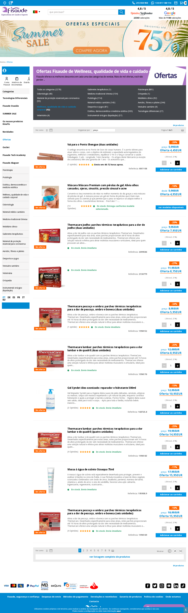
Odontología (16, 204)
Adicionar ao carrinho (171, 169)
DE (9, 297)
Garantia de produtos (131, 597)
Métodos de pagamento (75, 597)
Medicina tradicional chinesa (16, 219)
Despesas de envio (51, 597)
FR (18, 297)
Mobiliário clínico (16, 226)
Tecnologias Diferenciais (16, 98)
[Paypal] (33, 585)
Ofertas (10, 62)
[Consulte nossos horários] (11, 3)
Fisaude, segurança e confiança (23, 597)
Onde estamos (173, 597)
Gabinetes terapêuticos (16, 234)
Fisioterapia (16, 170)
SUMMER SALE (16, 113)
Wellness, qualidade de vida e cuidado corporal (16, 196)
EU (4, 299)
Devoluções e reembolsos (104, 597)
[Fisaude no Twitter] (154, 585)
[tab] (7, 81)
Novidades (16, 131)
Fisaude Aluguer (16, 163)
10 (169, 551)
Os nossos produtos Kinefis (16, 122)
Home (2, 62)
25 (175, 551)
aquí (119, 611)
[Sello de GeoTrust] (70, 585)
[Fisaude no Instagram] (162, 585)
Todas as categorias (49, 89)
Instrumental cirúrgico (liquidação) (16, 289)
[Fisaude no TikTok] (183, 585)
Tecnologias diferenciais (150, 111)
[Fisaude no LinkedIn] (176, 585)
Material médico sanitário (16, 212)
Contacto (94, 601)
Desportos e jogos (16, 258)
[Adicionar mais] (177, 163)
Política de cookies (153, 597)
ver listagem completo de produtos (109, 556)
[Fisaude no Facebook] (147, 585)
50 (180, 551)
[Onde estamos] (5, 3)
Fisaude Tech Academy (16, 155)
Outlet (16, 147)
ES (14, 297)
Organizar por (84, 130)
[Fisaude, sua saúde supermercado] (15, 11)
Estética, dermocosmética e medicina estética (16, 186)
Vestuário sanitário (16, 266)
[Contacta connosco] (176, 3)
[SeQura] (56, 586)
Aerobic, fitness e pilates (16, 251)
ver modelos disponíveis (171, 207)
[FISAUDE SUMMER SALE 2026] (94, 38)
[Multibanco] (44, 586)
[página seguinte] (182, 130)
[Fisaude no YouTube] (169, 585)
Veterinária (16, 273)
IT (23, 297)
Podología (16, 177)
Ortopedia (16, 280)
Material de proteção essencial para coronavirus (16, 243)
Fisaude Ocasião (16, 106)
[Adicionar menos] (164, 163)
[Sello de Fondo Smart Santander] (89, 585)
